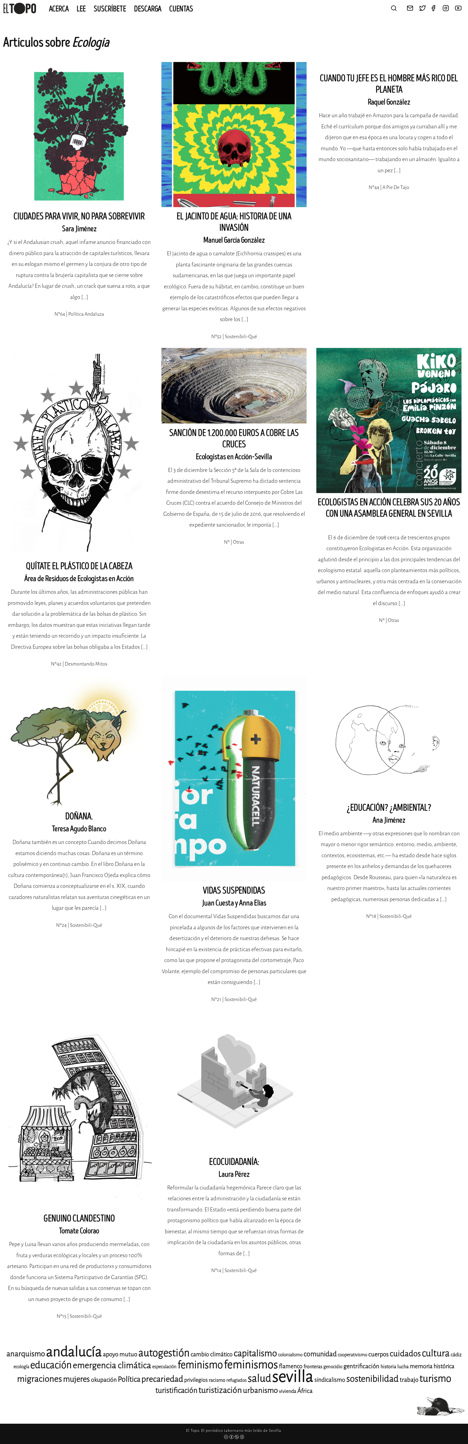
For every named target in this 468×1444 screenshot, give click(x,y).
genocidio (332, 1367)
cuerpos (378, 1354)
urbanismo (260, 1390)
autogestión (164, 1353)
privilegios (196, 1380)
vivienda (287, 1391)
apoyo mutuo (120, 1354)
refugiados (236, 1380)
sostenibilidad (372, 1379)
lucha (403, 1366)
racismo (217, 1380)
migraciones (39, 1379)
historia (388, 1366)
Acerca (59, 9)
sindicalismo (329, 1380)
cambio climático (212, 1354)
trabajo (409, 1380)
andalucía (74, 1352)
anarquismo (25, 1354)
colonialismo (290, 1355)
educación (51, 1365)
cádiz (456, 1354)
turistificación (176, 1390)
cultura (436, 1353)
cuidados (405, 1353)
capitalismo (255, 1353)
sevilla (292, 1376)
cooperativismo (352, 1355)
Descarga (147, 9)
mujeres (76, 1379)
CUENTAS (181, 9)
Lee (81, 9)
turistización (220, 1390)
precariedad (162, 1379)
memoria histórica (432, 1366)
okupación (104, 1380)
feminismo (200, 1364)
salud (259, 1378)
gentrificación (361, 1366)
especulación (164, 1367)
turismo (435, 1378)
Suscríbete (110, 9)
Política (129, 1379)
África (305, 1391)
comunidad (320, 1354)
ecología (21, 1367)
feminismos (251, 1364)
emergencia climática (112, 1365)
